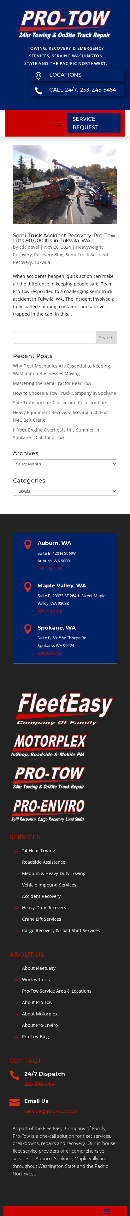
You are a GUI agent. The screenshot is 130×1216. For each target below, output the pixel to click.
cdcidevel (29, 247)
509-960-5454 (50, 653)
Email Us (36, 1101)
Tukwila (42, 262)
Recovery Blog (48, 255)
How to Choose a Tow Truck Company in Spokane (64, 393)
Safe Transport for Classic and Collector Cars (60, 403)
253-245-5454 (50, 568)
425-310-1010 (50, 611)
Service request (85, 123)
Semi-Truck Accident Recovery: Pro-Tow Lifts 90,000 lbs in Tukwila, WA (64, 238)
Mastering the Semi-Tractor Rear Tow (52, 383)
